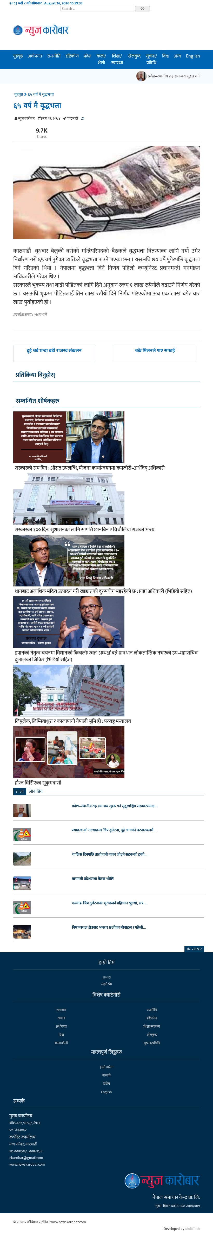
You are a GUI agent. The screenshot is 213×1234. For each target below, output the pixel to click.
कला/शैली (101, 59)
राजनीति (54, 56)
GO (142, 8)
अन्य (177, 56)
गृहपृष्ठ (18, 56)
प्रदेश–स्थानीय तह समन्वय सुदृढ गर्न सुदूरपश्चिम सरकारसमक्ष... (114, 806)
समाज (61, 1018)
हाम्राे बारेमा (106, 1067)
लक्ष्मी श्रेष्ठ (106, 984)
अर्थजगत (35, 56)
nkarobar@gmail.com (26, 1158)
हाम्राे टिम (107, 962)
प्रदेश (87, 56)
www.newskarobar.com (27, 1164)
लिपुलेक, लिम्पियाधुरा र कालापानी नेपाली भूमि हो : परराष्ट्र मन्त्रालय (73, 721)
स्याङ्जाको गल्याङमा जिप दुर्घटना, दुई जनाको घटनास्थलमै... (114, 830)
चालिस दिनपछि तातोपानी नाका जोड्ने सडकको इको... (110, 854)
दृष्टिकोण (72, 56)
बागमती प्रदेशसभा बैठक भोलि (93, 879)
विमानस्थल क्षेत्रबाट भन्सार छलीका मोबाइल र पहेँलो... (109, 927)
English (193, 56)
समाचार (61, 1010)
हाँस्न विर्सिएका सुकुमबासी (38, 783)
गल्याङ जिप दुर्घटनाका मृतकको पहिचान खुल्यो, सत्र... (109, 903)
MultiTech (192, 1229)
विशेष (106, 1084)
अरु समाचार (194, 949)
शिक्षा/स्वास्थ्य (117, 59)
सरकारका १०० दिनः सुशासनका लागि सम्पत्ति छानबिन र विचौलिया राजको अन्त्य (84, 529)
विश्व (165, 56)
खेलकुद (134, 56)
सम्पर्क (106, 1075)
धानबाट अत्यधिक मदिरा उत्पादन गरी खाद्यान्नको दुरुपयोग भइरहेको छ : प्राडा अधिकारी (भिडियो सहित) (103, 591)
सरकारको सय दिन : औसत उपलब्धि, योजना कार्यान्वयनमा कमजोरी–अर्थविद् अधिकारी (90, 468)
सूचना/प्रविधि (151, 59)
